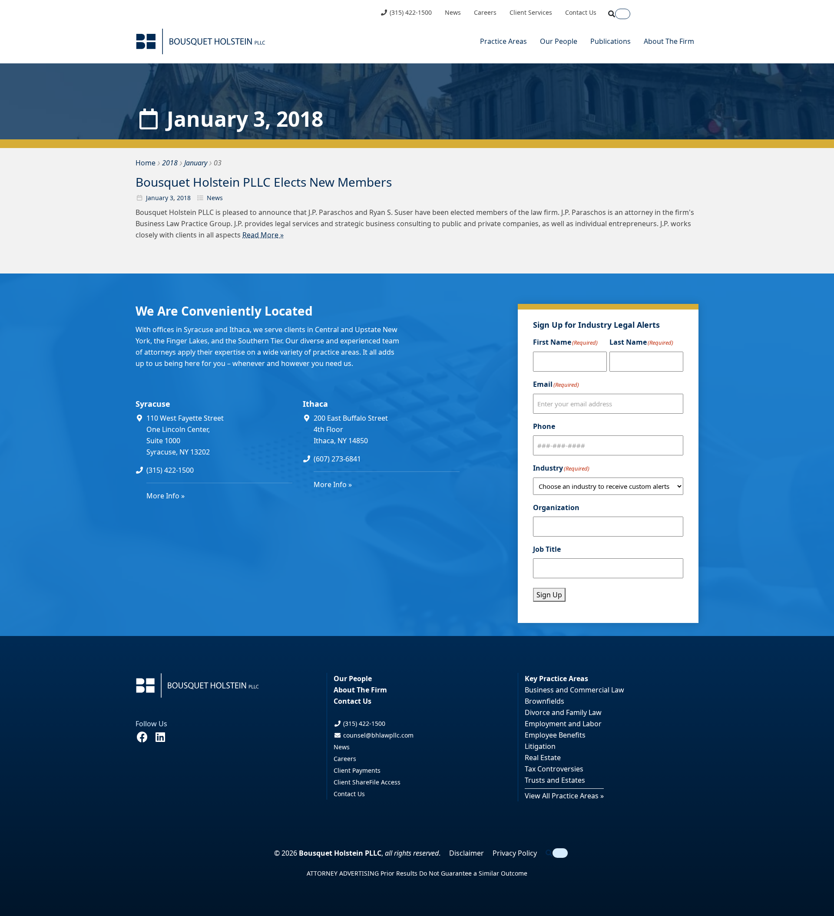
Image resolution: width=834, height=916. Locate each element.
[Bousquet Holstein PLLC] (201, 41)
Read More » (263, 235)
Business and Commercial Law (574, 690)
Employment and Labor (563, 723)
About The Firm (669, 41)
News (453, 12)
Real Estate (543, 757)
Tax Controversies (554, 769)
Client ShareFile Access (367, 782)
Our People (558, 41)
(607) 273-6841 (337, 459)
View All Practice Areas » (564, 796)
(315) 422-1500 (410, 12)
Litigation (540, 746)
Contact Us (580, 12)
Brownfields (544, 701)
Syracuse (153, 404)
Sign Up (549, 595)
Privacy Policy (515, 853)
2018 (184, 198)
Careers (485, 12)
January (157, 198)
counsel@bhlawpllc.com (377, 735)
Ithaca (315, 404)
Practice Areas (503, 41)
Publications (610, 41)
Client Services (531, 12)
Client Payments (357, 770)
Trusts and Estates (555, 780)
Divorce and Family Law (563, 712)
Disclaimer (466, 853)
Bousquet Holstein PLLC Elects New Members (264, 182)
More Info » (165, 496)
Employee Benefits (555, 735)
